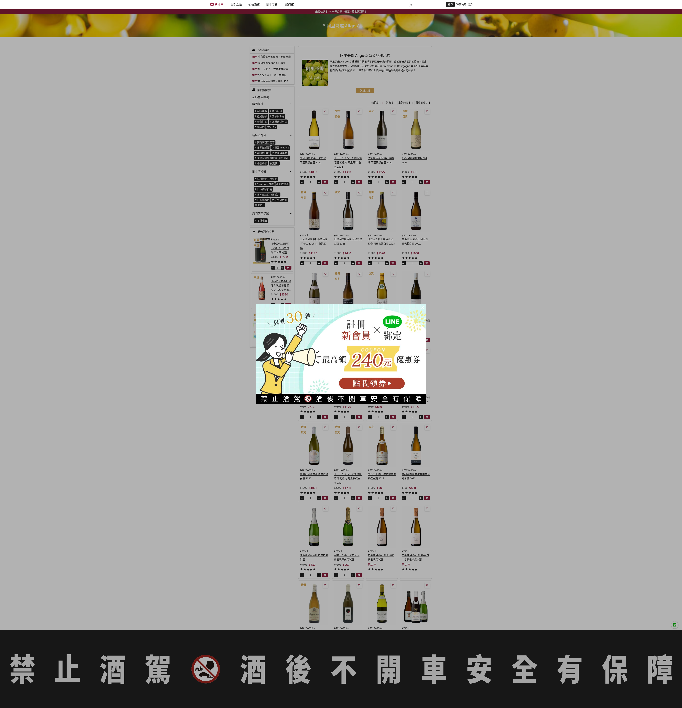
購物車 (463, 4)
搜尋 (450, 4)
